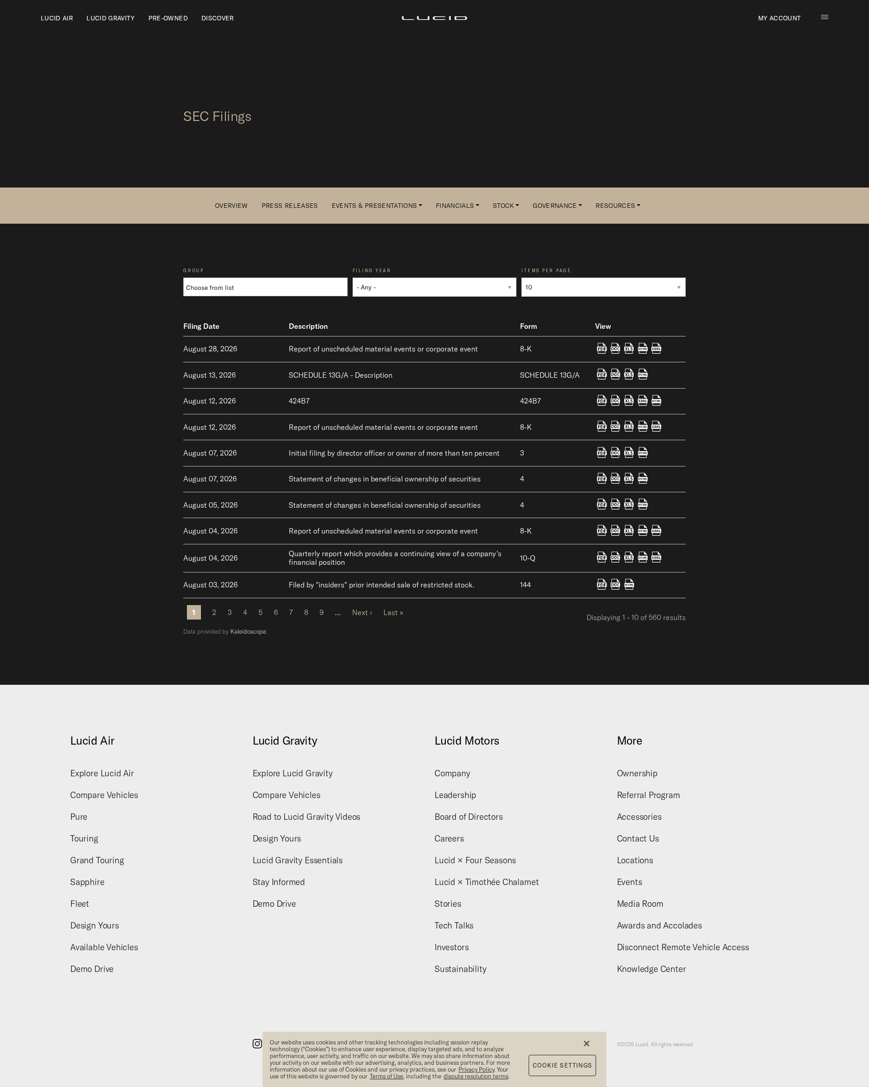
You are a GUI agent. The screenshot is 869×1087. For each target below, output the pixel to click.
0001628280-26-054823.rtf (615, 479)
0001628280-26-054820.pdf (602, 453)
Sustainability (460, 968)
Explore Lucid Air (102, 773)
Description (308, 326)
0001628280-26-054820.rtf (615, 453)
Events (629, 881)
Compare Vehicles (104, 794)
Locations (635, 860)
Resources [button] (615, 206)
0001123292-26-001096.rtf (615, 375)
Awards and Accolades (659, 925)
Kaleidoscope (248, 631)
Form (528, 326)
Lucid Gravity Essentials (298, 860)
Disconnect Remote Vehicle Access (683, 947)
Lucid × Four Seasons (475, 860)
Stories (447, 903)
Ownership (637, 773)
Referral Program (648, 794)
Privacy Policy (476, 1069)
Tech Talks (453, 925)
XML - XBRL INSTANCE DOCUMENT (642, 401)
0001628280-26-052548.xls (629, 531)
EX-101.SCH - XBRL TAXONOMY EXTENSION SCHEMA (656, 349)
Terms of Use (386, 1076)
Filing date (201, 326)
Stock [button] (503, 206)
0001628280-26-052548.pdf (602, 531)
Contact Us (638, 838)
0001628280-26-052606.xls (629, 558)
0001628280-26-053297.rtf (615, 505)
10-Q (527, 558)
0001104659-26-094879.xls (629, 427)
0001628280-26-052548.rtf (615, 531)
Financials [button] (455, 206)
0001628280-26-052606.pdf (602, 558)
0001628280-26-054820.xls (629, 453)
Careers (449, 838)
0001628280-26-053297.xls (629, 505)
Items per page (546, 271)
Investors (451, 947)
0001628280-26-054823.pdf (602, 479)
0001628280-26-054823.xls (629, 479)
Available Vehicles (104, 947)
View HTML (642, 349)
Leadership (455, 794)
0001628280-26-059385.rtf (615, 349)
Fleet (79, 903)
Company (452, 773)
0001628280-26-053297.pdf (602, 505)
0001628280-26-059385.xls (629, 349)
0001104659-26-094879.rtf (615, 427)
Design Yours (94, 925)
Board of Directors (468, 816)
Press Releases (290, 206)
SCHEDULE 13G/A (550, 375)
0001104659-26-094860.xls (629, 401)
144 (525, 584)
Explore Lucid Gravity (293, 773)
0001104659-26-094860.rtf (615, 401)
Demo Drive (92, 968)
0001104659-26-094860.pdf (602, 401)
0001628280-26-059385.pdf (602, 349)
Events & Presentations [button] (374, 206)
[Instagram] (257, 1043)
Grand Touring (97, 860)
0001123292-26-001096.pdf (602, 375)
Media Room (640, 903)
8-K (526, 348)
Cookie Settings (562, 1065)
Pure (78, 816)
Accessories (639, 816)
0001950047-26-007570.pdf (602, 585)
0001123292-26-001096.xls (629, 375)
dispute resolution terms (476, 1076)
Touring (84, 838)
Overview (231, 206)
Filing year (372, 271)
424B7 (530, 400)
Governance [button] (555, 206)
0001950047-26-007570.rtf (615, 585)
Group (193, 271)
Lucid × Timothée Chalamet (486, 881)
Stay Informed (279, 881)
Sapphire (87, 881)
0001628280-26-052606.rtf (615, 558)
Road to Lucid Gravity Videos (307, 816)
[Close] (587, 1043)
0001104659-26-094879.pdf (602, 427)
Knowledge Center (651, 968)
